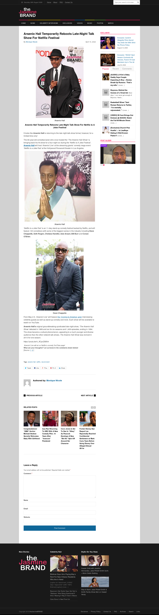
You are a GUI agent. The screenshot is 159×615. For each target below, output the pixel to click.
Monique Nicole (31, 42)
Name (26, 500)
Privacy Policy (96, 611)
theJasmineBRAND (36, 611)
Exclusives (67, 23)
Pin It (54, 368)
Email (26, 508)
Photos (100, 23)
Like (37, 368)
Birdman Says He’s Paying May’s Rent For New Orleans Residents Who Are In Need (63, 577)
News (32, 23)
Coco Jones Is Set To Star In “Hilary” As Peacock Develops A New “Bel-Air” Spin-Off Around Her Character (68, 436)
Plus (45, 368)
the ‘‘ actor (70, 317)
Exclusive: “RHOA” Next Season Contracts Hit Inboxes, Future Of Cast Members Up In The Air (126, 58)
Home (49, 2)
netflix (38, 362)
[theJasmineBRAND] (27, 12)
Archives (123, 611)
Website (27, 517)
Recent (116, 68)
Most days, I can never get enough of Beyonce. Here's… (121, 94)
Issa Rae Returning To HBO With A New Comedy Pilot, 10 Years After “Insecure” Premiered (50, 435)
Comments (127, 68)
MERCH (111, 23)
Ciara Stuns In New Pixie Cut (60, 599)
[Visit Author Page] (27, 382)
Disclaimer (84, 611)
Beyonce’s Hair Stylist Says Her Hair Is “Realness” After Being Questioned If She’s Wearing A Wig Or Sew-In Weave (63, 593)
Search (131, 611)
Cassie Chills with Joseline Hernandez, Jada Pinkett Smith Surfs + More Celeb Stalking (94, 570)
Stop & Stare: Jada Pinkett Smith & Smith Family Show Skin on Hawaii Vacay (94, 592)
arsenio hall (32, 362)
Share (63, 368)
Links (138, 611)
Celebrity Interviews (49, 23)
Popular (105, 68)
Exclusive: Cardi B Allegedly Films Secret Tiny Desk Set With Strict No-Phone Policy (126, 41)
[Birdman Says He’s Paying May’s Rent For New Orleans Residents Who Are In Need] (64, 563)
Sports (103, 145)
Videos (80, 23)
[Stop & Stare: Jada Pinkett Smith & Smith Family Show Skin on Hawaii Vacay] (95, 582)
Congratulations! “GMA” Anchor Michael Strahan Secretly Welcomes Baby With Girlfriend (32, 434)
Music (89, 23)
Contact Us (69, 2)
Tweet (29, 368)
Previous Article (34, 395)
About (55, 2)
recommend (45, 362)
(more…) (121, 80)
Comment (28, 473)
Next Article (87, 395)
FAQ (61, 2)
